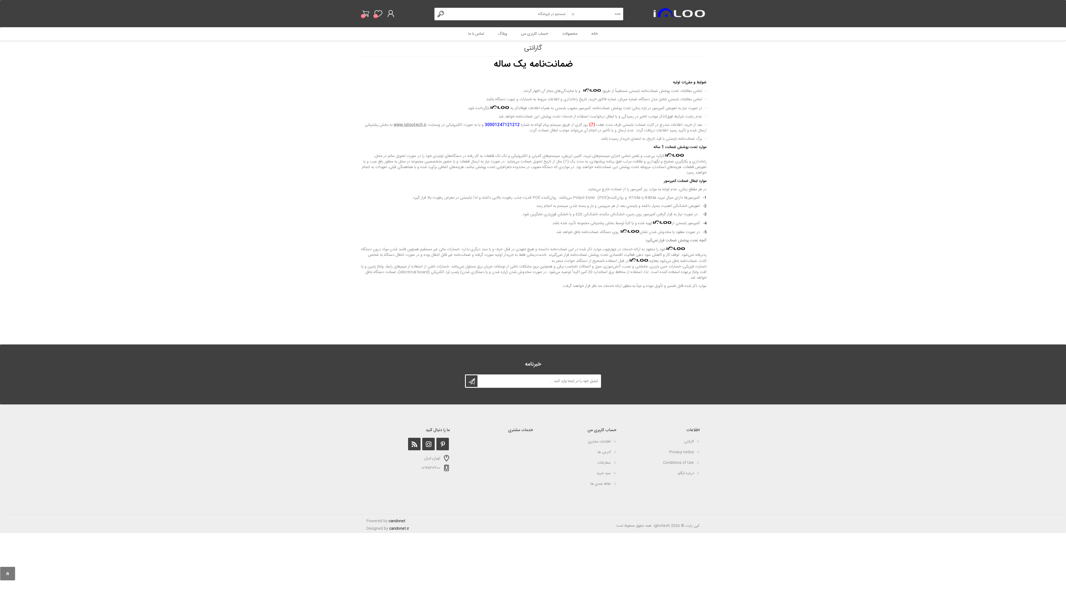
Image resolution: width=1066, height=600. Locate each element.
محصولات (569, 34)
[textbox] (507, 14)
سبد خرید (365, 14)
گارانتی (689, 442)
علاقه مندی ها (600, 484)
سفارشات (604, 463)
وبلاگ (502, 34)
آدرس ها (604, 452)
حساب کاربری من (534, 34)
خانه (594, 34)
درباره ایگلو (686, 473)
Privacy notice (681, 452)
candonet (397, 521)
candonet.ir (399, 529)
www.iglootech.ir (410, 125)
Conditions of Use (678, 463)
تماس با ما (476, 34)
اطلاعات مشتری (599, 442)
